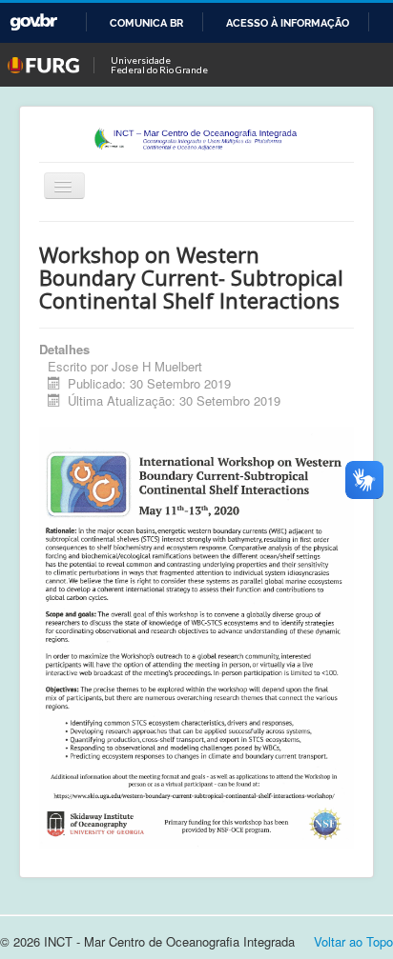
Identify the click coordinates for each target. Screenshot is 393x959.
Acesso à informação (287, 23)
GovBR (33, 22)
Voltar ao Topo (353, 941)
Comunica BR (146, 23)
